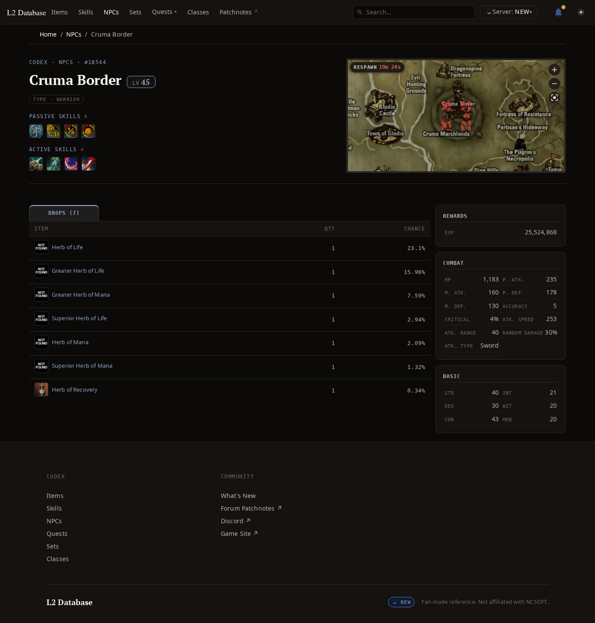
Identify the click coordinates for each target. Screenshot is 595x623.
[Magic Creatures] (88, 131)
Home (48, 34)
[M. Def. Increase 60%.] (54, 131)
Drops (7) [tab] (64, 213)
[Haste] (36, 164)
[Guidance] (54, 164)
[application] (456, 115)
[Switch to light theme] (581, 12)
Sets (135, 12)
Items (59, 12)
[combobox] (418, 12)
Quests (57, 533)
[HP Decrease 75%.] (71, 131)
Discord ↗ (236, 521)
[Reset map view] (554, 97)
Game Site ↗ (240, 533)
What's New (238, 495)
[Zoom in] (554, 70)
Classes (198, 12)
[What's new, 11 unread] (558, 12)
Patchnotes (236, 12)
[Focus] (71, 164)
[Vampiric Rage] (88, 164)
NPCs (111, 12)
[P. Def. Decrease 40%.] (36, 131)
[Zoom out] (554, 84)
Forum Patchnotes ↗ (251, 508)
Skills (85, 12)
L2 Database (26, 12)
